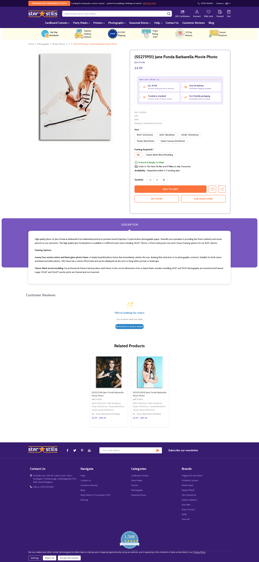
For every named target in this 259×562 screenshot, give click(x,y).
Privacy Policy (199, 552)
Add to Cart (170, 189)
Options (114, 426)
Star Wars (186, 504)
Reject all (49, 557)
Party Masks (80, 22)
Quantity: (139, 179)
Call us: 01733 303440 (43, 487)
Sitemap (84, 500)
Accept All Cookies (69, 557)
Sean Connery (188, 509)
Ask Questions (203, 198)
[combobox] (117, 14)
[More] (69, 23)
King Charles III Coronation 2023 (95, 495)
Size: (137, 129)
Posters (98, 22)
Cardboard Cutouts (56, 22)
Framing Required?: (144, 149)
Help (157, 22)
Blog (211, 22)
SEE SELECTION (149, 3)
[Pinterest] (82, 450)
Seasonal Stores (139, 22)
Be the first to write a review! (129, 326)
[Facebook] (67, 450)
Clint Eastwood (189, 495)
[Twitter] (74, 450)
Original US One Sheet (192, 475)
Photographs (116, 22)
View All (186, 519)
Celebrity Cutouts (190, 480)
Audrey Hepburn (189, 500)
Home (31, 44)
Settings (35, 557)
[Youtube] (89, 450)
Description (129, 224)
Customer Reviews (193, 22)
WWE (184, 514)
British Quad (187, 485)
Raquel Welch (188, 490)
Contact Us (172, 22)
